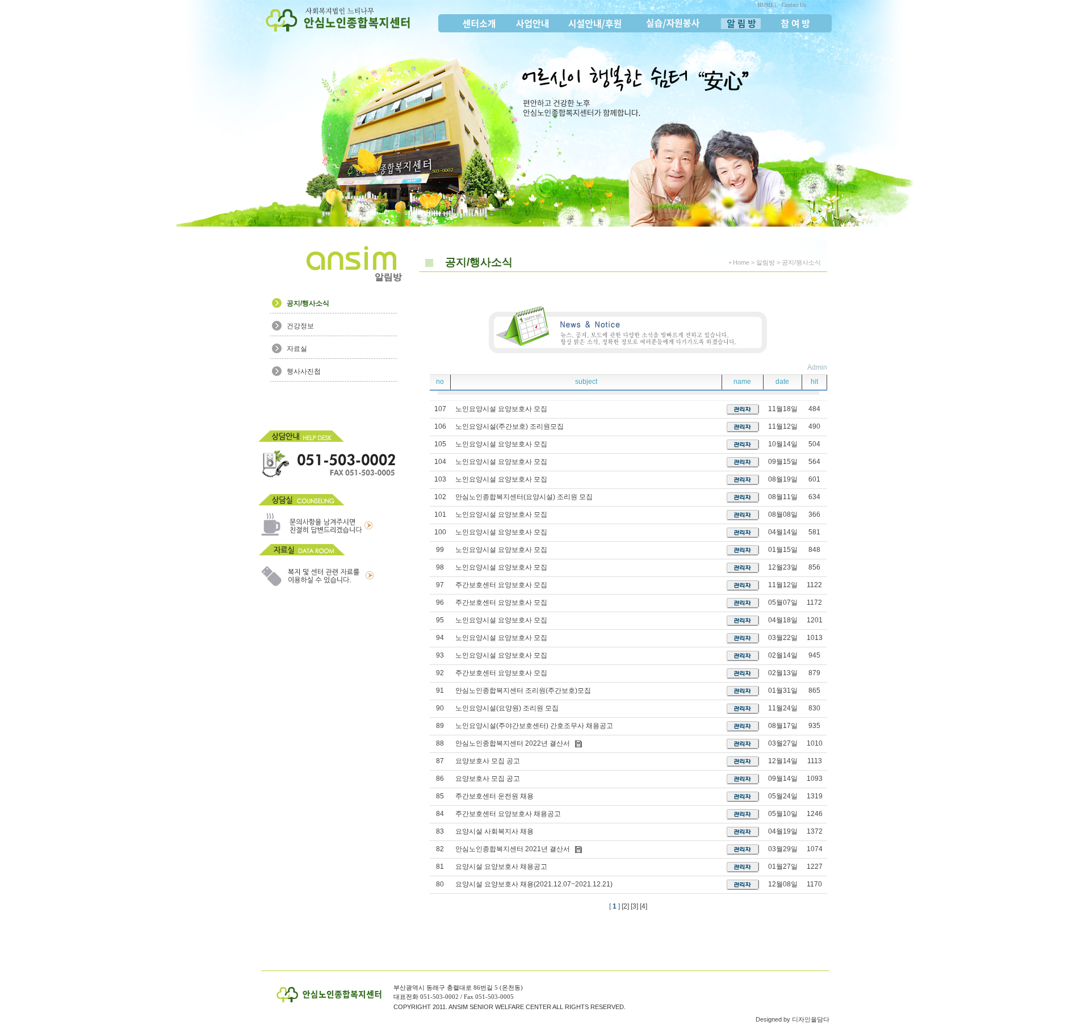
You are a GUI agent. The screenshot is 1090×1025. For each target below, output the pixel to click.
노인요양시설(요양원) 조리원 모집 (507, 708)
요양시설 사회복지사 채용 (494, 831)
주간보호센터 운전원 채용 (494, 796)
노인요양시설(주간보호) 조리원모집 (509, 426)
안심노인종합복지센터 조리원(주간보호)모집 (523, 691)
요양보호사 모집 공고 (487, 761)
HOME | (767, 5)
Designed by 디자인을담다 (792, 1019)
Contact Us (794, 5)
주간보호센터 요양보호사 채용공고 (508, 814)
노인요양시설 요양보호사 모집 (501, 409)
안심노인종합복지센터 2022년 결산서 (512, 743)
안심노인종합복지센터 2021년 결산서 (512, 849)
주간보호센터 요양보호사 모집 (501, 585)
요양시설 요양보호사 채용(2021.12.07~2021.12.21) (534, 884)
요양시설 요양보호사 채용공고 (501, 867)
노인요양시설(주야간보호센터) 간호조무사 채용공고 (534, 726)
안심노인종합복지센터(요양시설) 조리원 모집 (524, 497)
